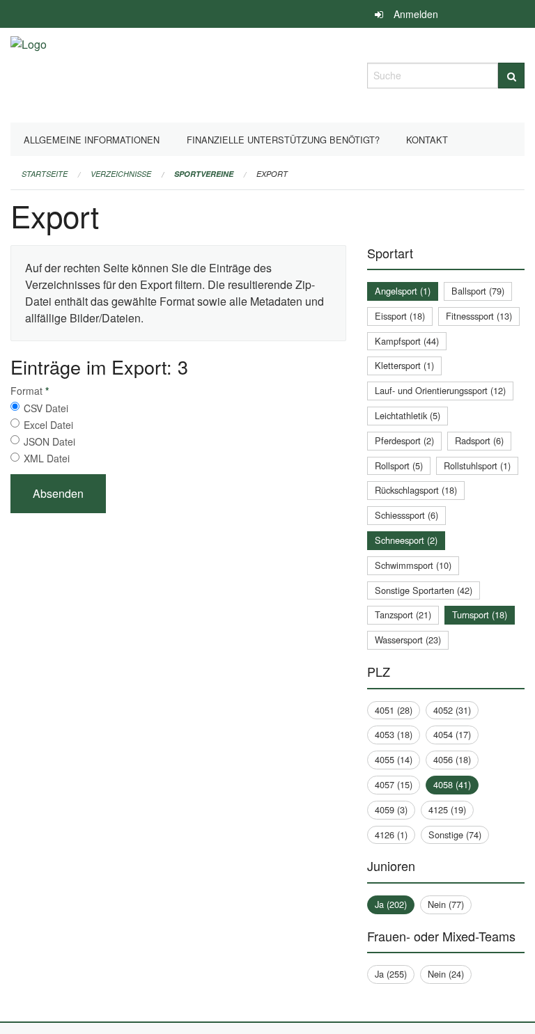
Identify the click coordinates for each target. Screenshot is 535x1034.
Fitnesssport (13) (479, 315)
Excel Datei (48, 425)
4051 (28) (393, 709)
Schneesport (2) (406, 540)
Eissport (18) (400, 315)
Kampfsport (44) (407, 340)
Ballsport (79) (477, 290)
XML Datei (47, 458)
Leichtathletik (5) (407, 415)
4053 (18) (393, 734)
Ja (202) (391, 904)
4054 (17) (452, 734)
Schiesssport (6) (406, 515)
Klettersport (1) (404, 365)
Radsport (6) (479, 440)
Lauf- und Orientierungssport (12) (440, 390)
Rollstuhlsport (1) (477, 465)
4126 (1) (391, 834)
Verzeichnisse (121, 174)
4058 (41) (452, 784)
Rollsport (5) (399, 465)
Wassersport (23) (408, 639)
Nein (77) (446, 904)
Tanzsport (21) (403, 614)
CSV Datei (46, 408)
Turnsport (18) (479, 614)
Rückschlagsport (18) (416, 489)
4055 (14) (393, 759)
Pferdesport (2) (404, 440)
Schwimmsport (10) (413, 565)
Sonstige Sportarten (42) (423, 590)
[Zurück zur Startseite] (28, 73)
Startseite (45, 174)
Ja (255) (391, 973)
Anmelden (416, 14)
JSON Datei (49, 441)
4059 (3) (391, 809)
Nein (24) (446, 973)
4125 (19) (447, 809)
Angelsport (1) (403, 290)
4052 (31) (452, 709)
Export (272, 174)
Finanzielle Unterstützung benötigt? (283, 139)
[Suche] (511, 75)
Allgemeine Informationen (92, 139)
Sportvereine (203, 174)
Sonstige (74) (454, 834)
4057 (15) (393, 784)
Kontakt (427, 139)
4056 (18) (452, 759)
